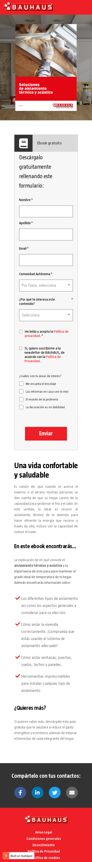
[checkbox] (46, 395)
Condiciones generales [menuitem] (43, 839)
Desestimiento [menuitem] (44, 845)
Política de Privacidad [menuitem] (44, 851)
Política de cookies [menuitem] (46, 858)
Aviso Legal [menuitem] (43, 832)
